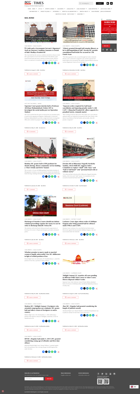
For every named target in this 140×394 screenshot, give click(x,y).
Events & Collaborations (69, 11)
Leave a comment (33, 74)
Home (29, 8)
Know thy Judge (45, 11)
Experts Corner (49, 8)
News (33, 8)
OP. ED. (40, 8)
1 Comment (32, 189)
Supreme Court (76, 273)
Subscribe (80, 14)
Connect (100, 3)
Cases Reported (93, 8)
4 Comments (32, 131)
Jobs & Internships (105, 11)
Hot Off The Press (30, 103)
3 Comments (70, 131)
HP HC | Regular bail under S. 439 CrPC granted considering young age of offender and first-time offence (42, 341)
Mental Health (84, 11)
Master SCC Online (61, 14)
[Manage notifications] (3, 391)
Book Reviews (95, 11)
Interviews (56, 11)
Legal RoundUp (81, 8)
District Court (76, 219)
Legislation (70, 8)
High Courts (37, 46)
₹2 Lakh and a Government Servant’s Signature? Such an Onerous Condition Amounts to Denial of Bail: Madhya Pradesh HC (42, 50)
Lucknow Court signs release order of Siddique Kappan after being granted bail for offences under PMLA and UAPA (80, 223)
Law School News (105, 8)
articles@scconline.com (83, 375)
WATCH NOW (70, 14)
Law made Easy (33, 11)
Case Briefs (60, 8)
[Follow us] (103, 50)
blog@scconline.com (66, 375)
